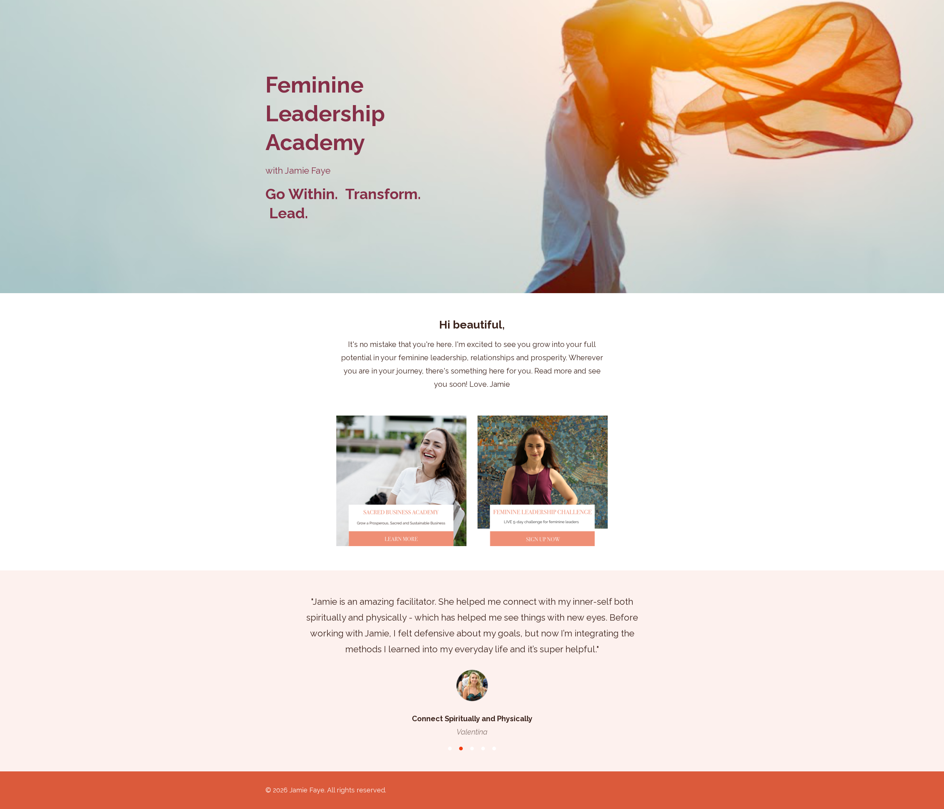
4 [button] (483, 748)
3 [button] (472, 748)
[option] (472, 659)
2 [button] (461, 748)
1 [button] (450, 748)
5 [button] (494, 748)
